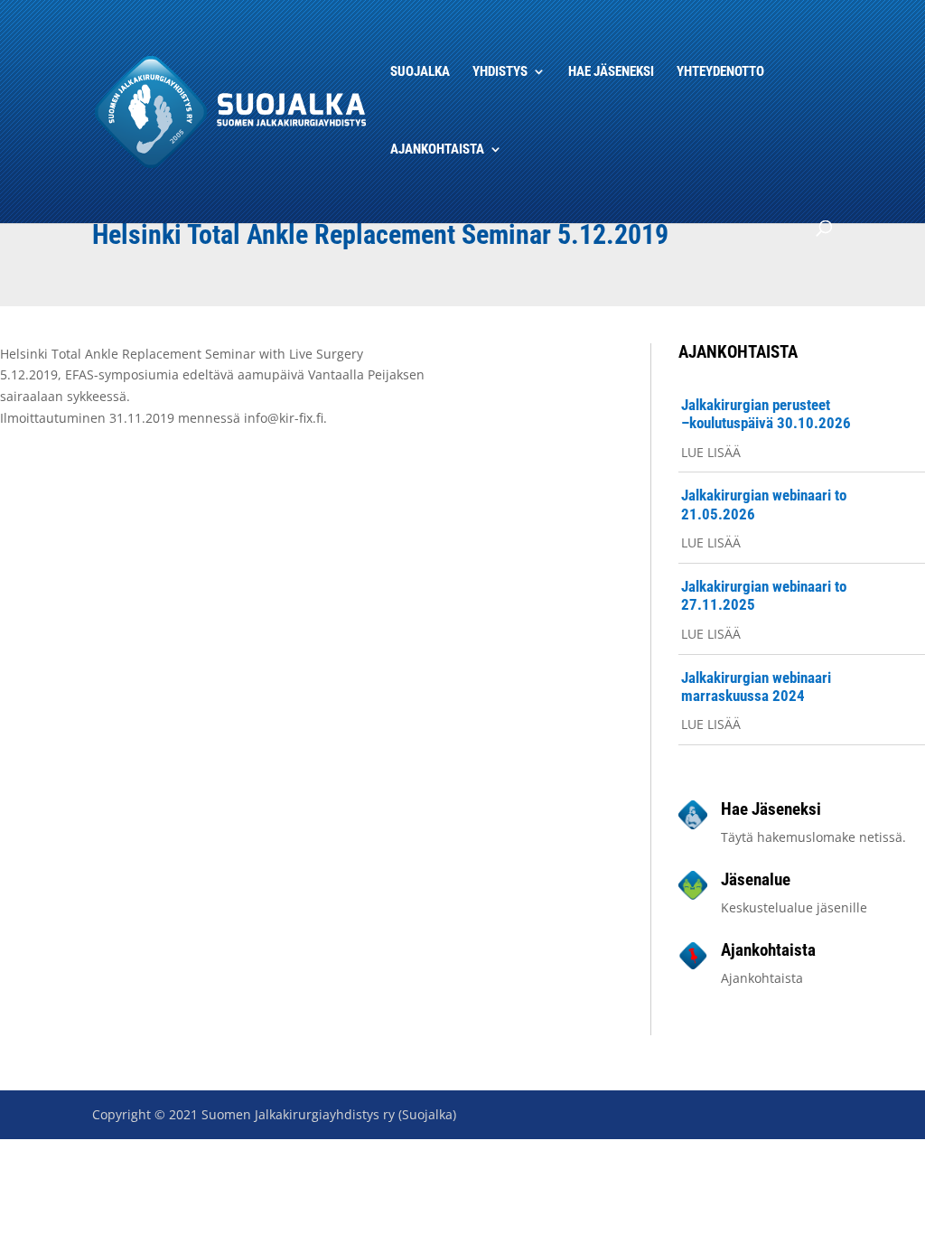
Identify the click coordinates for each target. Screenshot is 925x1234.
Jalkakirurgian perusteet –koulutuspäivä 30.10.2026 (766, 414)
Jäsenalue (755, 879)
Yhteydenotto (720, 72)
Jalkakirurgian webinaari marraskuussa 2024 (756, 686)
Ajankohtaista (437, 150)
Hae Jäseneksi (611, 72)
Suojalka (420, 72)
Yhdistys (500, 72)
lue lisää (711, 452)
